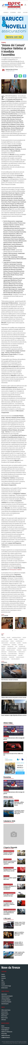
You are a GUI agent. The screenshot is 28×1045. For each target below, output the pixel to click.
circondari (21, 639)
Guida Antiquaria (4, 1003)
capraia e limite (4, 642)
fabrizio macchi (21, 651)
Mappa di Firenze (4, 1014)
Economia (13, 12)
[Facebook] (16, 76)
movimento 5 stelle (12, 651)
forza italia (3, 653)
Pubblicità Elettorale (5, 1035)
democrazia (21, 653)
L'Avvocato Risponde (5, 998)
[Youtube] (22, 5)
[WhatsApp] (20, 76)
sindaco (12, 641)
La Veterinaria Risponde (6, 1001)
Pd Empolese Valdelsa (16, 569)
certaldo (19, 642)
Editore (2, 1026)
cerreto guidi (12, 642)
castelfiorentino (19, 641)
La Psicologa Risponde (5, 1000)
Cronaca (5, 12)
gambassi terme (6, 644)
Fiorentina (3, 978)
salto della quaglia (5, 658)
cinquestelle (11, 657)
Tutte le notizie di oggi (6, 985)
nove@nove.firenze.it (5, 1037)
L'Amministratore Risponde (7, 996)
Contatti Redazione (5, 1028)
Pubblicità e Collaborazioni (6, 1031)
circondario (19, 650)
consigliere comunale (11, 648)
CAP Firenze (3, 1019)
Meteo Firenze (4, 1015)
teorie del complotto (15, 658)
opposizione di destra (16, 637)
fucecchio (25, 642)
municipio (5, 639)
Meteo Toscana (4, 1017)
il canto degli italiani (12, 653)
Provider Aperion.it (5, 1029)
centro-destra (4, 657)
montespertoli (10, 646)
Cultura (2, 982)
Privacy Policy (4, 1033)
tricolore (15, 639)
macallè (8, 637)
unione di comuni (4, 641)
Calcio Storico (4, 994)
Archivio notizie (4, 987)
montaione (14, 644)
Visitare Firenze (4, 1012)
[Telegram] (24, 76)
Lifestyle (3, 984)
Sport (19, 12)
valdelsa (3, 637)
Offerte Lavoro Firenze (5, 1010)
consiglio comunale (11, 650)
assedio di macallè (20, 657)
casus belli (20, 655)
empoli (10, 639)
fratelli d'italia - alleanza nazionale (8, 655)
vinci (16, 646)
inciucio (24, 637)
